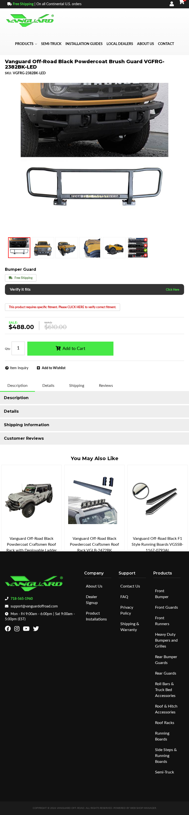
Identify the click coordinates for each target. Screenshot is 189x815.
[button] (26, 44)
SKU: (8, 73)
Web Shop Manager (143, 808)
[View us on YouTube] (27, 629)
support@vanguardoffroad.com (34, 606)
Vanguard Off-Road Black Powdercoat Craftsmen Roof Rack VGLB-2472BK (94, 544)
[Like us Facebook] (8, 629)
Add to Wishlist (53, 368)
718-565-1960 (22, 599)
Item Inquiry (19, 368)
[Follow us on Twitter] (36, 629)
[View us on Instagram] (17, 629)
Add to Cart (74, 349)
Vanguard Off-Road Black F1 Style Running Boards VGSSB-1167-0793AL (157, 544)
